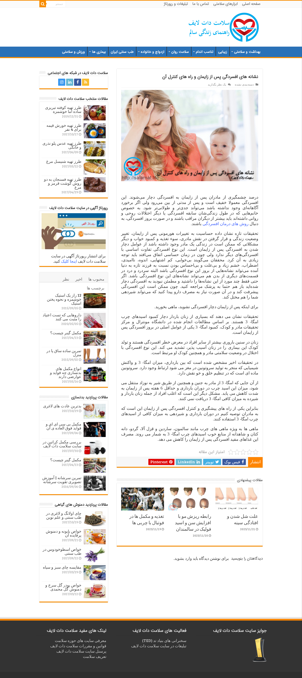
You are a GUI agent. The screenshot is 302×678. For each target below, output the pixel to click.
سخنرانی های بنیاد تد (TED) (164, 640)
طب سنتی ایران (122, 52)
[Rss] (85, 82)
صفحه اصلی (251, 4)
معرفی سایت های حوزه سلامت (80, 640)
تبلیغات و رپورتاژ (176, 4)
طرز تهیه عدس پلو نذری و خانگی (61, 145)
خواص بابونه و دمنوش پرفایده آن (63, 533)
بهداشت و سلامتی (247, 52)
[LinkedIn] (69, 82)
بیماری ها (99, 52)
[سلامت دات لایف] (224, 26)
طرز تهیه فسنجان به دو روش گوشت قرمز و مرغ (62, 183)
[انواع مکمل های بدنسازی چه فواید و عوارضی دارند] (95, 374)
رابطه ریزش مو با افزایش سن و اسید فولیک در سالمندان (193, 522)
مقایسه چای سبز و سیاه (62, 567)
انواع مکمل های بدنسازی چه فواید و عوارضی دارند (65, 372)
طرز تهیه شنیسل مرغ (63, 161)
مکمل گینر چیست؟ (65, 332)
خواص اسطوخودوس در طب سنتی (62, 551)
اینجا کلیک (69, 261)
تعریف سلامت (94, 656)
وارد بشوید (183, 558)
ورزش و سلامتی (73, 52)
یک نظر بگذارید (217, 84)
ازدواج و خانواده (152, 52)
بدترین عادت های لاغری (62, 405)
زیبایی (222, 52)
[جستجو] (42, 4)
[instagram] (61, 82)
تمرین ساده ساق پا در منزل (63, 352)
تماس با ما (200, 4)
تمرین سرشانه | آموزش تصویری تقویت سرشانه (61, 479)
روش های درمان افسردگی (225, 223)
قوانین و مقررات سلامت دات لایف (78, 645)
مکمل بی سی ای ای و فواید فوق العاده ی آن (63, 426)
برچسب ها (95, 288)
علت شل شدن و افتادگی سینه (242, 519)
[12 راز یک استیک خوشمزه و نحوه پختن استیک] (95, 300)
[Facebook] (77, 82)
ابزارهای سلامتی (225, 4)
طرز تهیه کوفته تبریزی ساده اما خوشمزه (63, 109)
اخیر (78, 279)
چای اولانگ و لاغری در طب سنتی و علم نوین (63, 515)
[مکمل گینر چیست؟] (95, 338)
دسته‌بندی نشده (244, 84)
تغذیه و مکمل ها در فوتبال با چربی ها (146, 519)
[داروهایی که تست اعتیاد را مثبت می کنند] (95, 320)
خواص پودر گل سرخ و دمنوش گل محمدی (63, 587)
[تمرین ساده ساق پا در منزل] (95, 356)
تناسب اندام (204, 52)
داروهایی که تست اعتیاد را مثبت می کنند (62, 316)
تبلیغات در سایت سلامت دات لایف (158, 645)
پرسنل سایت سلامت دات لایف (81, 651)
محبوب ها (96, 279)
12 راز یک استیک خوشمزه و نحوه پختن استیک (64, 299)
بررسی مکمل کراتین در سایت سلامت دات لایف (62, 443)
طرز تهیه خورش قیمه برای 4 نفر (63, 127)
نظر (66, 279)
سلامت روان (180, 52)
